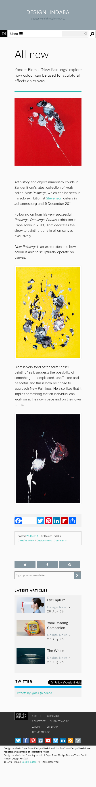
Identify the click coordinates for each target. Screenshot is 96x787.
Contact (53, 716)
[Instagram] (40, 740)
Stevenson (54, 198)
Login (36, 727)
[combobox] (75, 34)
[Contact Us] (78, 740)
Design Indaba (28, 761)
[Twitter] (40, 520)
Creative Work (26, 540)
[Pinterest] (48, 520)
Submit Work (59, 721)
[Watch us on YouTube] (48, 740)
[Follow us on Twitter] (25, 564)
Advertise (39, 721)
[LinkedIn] (56, 520)
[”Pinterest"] (69, 564)
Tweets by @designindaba (34, 692)
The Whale (55, 650)
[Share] (72, 520)
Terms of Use (41, 732)
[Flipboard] (64, 520)
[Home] (48, 12)
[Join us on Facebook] (47, 564)
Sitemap (52, 727)
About (36, 716)
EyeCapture (56, 599)
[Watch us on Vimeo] (55, 740)
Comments (60, 540)
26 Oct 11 (32, 536)
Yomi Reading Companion (57, 625)
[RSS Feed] (70, 740)
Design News (44, 540)
